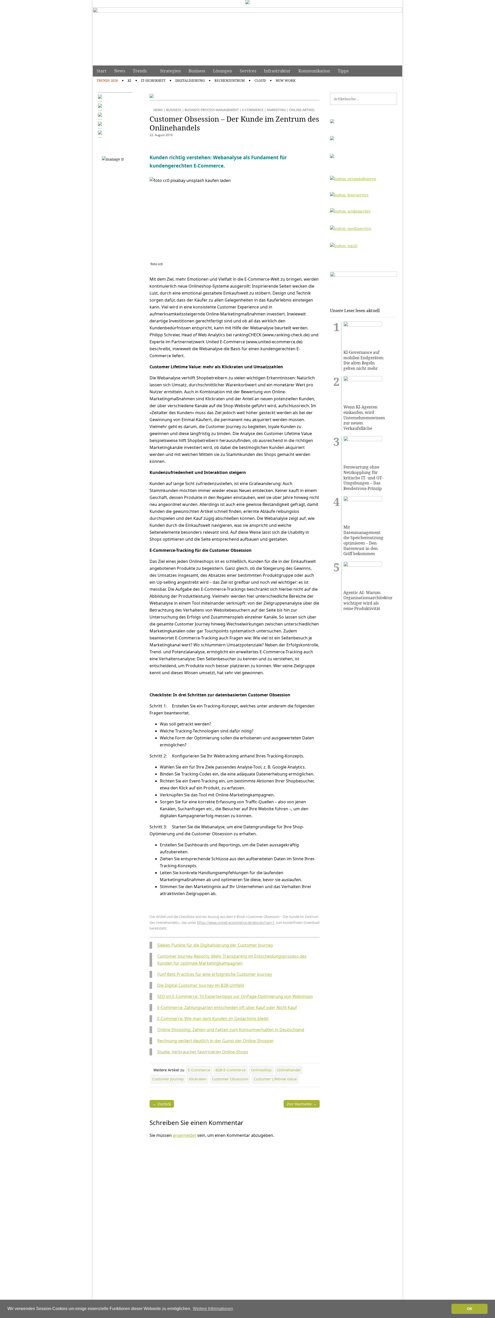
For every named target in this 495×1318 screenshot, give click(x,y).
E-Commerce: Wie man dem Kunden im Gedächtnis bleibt (213, 1018)
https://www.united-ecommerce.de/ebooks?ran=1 (236, 922)
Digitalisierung (190, 80)
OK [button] (469, 1309)
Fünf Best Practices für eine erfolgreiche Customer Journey (214, 974)
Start (101, 71)
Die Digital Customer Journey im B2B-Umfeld (200, 985)
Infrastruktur (277, 71)
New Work (285, 80)
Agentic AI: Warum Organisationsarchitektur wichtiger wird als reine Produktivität (364, 600)
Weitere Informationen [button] (213, 1308)
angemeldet (184, 1135)
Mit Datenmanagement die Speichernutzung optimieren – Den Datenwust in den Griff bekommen (363, 540)
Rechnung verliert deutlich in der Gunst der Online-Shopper (215, 1041)
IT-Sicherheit (153, 80)
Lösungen (222, 71)
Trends (140, 71)
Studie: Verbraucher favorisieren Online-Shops (202, 1052)
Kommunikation (314, 71)
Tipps (343, 71)
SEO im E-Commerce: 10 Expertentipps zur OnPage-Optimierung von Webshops (235, 996)
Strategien (170, 71)
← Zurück (162, 1103)
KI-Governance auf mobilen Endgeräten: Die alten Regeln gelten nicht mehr (363, 360)
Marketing (276, 109)
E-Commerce (252, 109)
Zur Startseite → (302, 1103)
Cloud (260, 80)
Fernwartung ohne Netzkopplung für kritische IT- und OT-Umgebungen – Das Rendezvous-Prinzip (363, 477)
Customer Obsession (230, 1079)
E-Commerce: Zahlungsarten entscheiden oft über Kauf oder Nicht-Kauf (227, 1007)
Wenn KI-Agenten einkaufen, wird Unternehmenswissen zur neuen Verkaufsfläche (364, 417)
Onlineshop (261, 1069)
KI (129, 80)
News (119, 71)
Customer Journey (168, 1079)
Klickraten (198, 1079)
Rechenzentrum (229, 80)
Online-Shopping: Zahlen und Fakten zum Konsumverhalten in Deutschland (230, 1029)
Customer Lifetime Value (275, 1079)
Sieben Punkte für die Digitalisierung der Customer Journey (215, 945)
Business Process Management (212, 109)
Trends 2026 (107, 80)
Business (196, 71)
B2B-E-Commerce (231, 1069)
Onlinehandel (289, 1069)
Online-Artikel (302, 109)
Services (248, 71)
